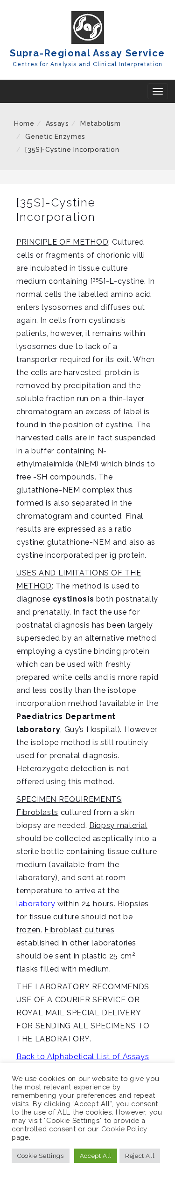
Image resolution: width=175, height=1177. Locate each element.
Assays (57, 123)
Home (24, 123)
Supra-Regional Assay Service (87, 53)
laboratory (35, 903)
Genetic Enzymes (55, 136)
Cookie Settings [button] (40, 1155)
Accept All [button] (96, 1155)
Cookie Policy (124, 1129)
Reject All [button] (139, 1155)
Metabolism (100, 123)
